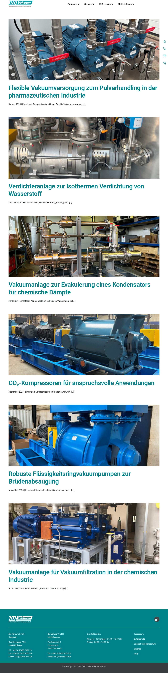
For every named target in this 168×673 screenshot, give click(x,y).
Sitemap (137, 649)
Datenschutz (139, 639)
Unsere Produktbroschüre (145, 644)
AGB (136, 654)
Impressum (139, 634)
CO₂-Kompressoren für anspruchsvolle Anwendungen (81, 383)
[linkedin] (156, 619)
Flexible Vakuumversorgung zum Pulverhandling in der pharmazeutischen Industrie (83, 91)
